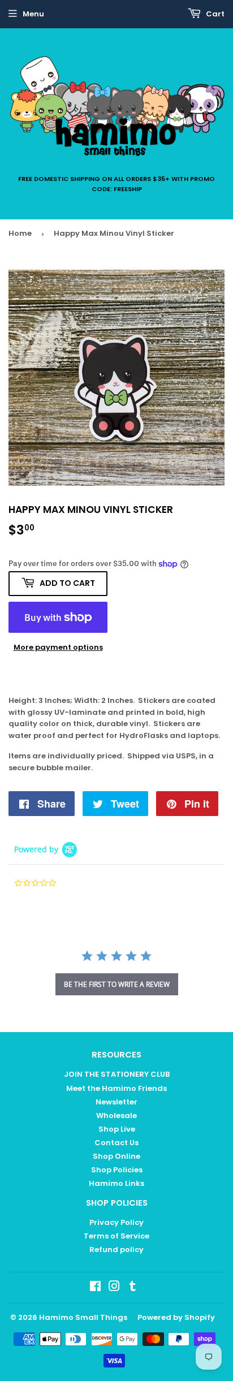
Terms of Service (116, 1236)
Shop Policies (117, 1169)
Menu (33, 13)
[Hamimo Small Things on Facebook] (95, 1288)
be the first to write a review (117, 984)
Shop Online (116, 1156)
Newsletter (116, 1102)
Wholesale (116, 1115)
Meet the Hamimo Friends (116, 1088)
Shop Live (116, 1129)
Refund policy (116, 1249)
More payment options (58, 647)
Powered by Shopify (176, 1317)
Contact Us (116, 1142)
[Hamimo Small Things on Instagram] (114, 1288)
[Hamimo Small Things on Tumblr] (132, 1288)
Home (20, 233)
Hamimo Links (116, 1183)
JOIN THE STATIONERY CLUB (117, 1074)
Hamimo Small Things (83, 1317)
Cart (214, 13)
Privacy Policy (116, 1222)
